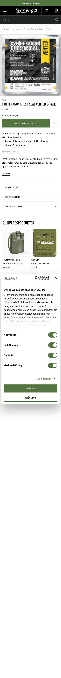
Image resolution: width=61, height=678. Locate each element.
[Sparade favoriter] (46, 11)
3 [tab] (33, 90)
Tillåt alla (31, 388)
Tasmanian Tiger (11, 259)
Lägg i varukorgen (26, 123)
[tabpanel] (30, 65)
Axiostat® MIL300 (40, 263)
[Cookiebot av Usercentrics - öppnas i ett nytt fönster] (36, 278)
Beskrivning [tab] (12, 187)
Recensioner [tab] (12, 197)
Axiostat (36, 259)
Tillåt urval (30, 397)
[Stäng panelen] (56, 278)
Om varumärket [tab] (14, 206)
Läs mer (6, 173)
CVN (4, 100)
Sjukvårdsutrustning (13, 29)
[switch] (52, 345)
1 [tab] (27, 90)
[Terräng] (26, 10)
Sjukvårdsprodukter (35, 29)
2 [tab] (30, 90)
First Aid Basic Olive (12, 263)
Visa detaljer (44, 378)
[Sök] (57, 20)
